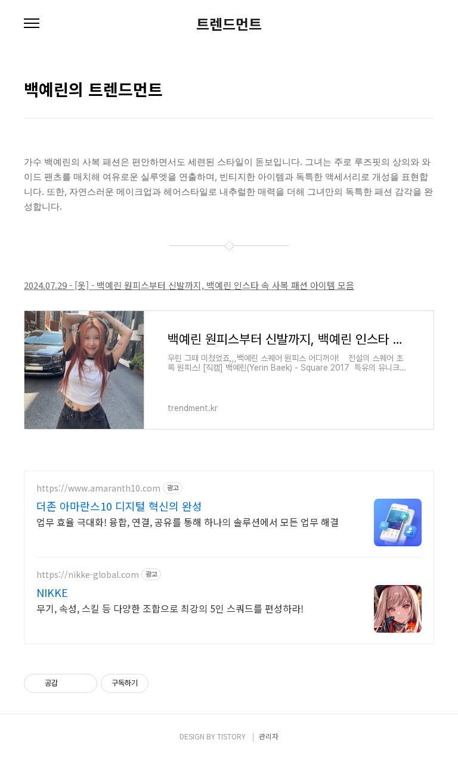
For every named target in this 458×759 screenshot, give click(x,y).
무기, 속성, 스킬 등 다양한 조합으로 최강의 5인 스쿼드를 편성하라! (170, 608)
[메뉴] (32, 24)
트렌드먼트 (229, 24)
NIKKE (52, 592)
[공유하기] (68, 683)
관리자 (268, 736)
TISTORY (231, 736)
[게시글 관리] (83, 683)
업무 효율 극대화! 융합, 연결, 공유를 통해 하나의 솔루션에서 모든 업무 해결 (187, 521)
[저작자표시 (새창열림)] (153, 683)
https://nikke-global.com (87, 575)
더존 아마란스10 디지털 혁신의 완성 (119, 506)
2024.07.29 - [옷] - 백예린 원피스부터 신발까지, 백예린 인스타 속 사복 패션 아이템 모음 (189, 285)
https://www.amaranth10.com (98, 488)
